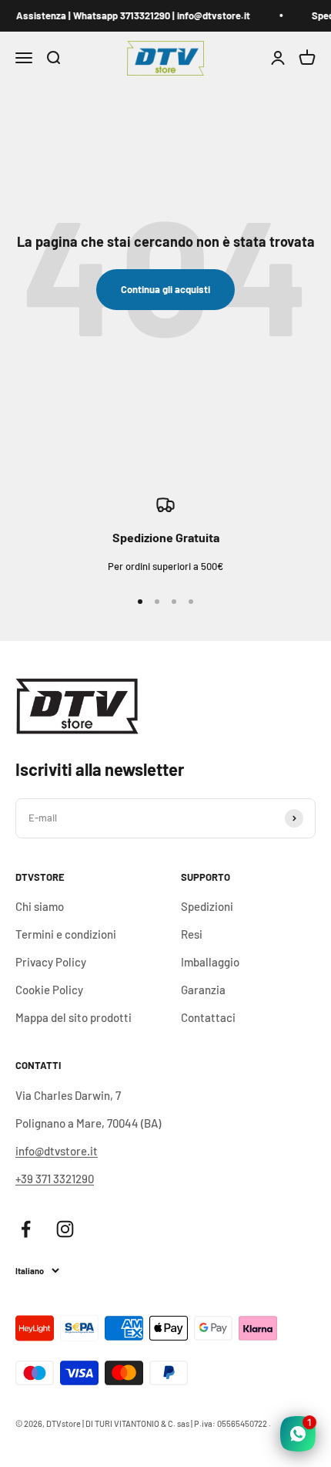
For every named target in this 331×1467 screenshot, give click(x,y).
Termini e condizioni (65, 934)
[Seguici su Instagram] (65, 1229)
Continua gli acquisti (165, 289)
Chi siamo (39, 906)
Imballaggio (210, 962)
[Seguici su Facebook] (25, 1229)
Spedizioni (207, 906)
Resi (191, 934)
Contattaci (208, 1017)
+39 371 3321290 (54, 1178)
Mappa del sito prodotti (73, 1017)
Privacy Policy (50, 962)
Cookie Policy (49, 990)
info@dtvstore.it (56, 1151)
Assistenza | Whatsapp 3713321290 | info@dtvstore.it (131, 15)
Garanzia (203, 990)
